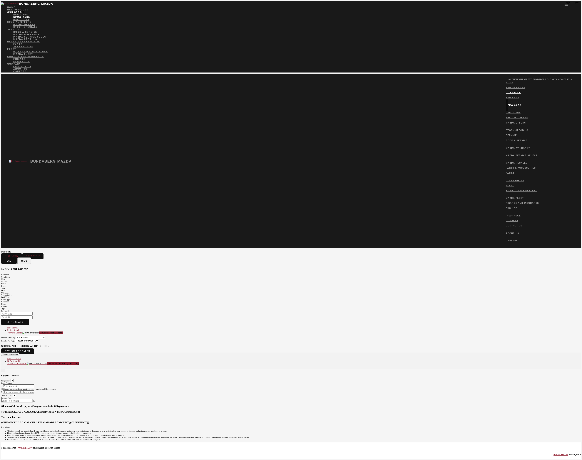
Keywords (5, 311)
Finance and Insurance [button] (25, 56)
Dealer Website (561, 455)
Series (3, 284)
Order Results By (8, 337)
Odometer (5, 293)
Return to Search (17, 351)
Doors (3, 304)
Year (3, 288)
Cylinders (5, 302)
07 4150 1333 (565, 79)
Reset (9, 261)
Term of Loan (6, 395)
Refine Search (15, 322)
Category (5, 275)
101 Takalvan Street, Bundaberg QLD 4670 (532, 79)
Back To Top (14, 359)
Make (3, 279)
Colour (4, 306)
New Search (12, 328)
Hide (24, 260)
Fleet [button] (11, 49)
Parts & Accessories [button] (23, 41)
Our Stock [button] (15, 12)
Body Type (5, 299)
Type (3, 308)
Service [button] (13, 29)
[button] (291, 427)
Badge (4, 286)
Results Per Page (8, 341)
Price (3, 290)
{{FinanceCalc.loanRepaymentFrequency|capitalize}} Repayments (28, 389)
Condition (5, 277)
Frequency (5, 381)
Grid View (33, 256)
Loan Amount (6, 383)
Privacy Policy (25, 448)
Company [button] (14, 64)
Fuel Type (5, 297)
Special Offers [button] (19, 22)
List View (11, 256)
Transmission (6, 295)
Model (4, 281)
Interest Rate (6, 398)
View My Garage (35, 333)
